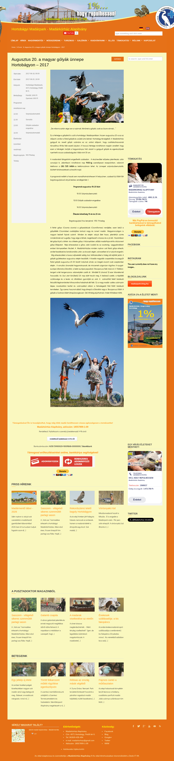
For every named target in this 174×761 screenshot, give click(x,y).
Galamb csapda (49, 615)
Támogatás (122, 40)
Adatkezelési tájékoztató (73, 749)
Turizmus (69, 40)
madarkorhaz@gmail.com (83, 740)
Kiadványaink (97, 40)
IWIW (107, 743)
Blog (106, 734)
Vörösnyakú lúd (107, 508)
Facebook (109, 731)
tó (83, 749)
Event (20, 47)
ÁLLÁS (111, 40)
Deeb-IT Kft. (134, 756)
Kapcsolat (150, 40)
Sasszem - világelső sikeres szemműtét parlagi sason (51, 511)
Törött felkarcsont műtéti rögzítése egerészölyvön (50, 683)
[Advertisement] (68, 567)
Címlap (14, 40)
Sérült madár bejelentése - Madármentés (44, 729)
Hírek (23, 40)
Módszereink (53, 40)
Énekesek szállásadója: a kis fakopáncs (109, 618)
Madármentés (35, 40)
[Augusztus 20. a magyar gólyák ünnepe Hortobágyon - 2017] (87, 96)
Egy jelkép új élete (21, 680)
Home (13, 47)
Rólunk (136, 40)
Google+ (108, 737)
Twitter (107, 740)
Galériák (82, 40)
